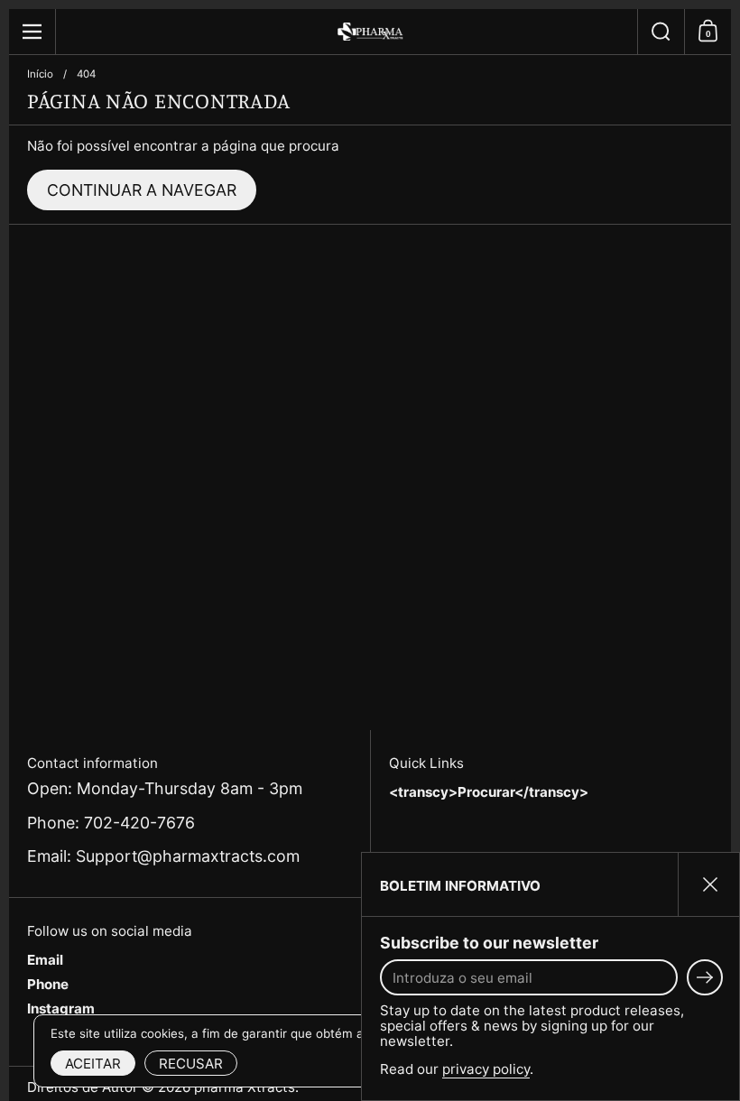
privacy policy (486, 1069)
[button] (660, 31)
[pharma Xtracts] (370, 32)
